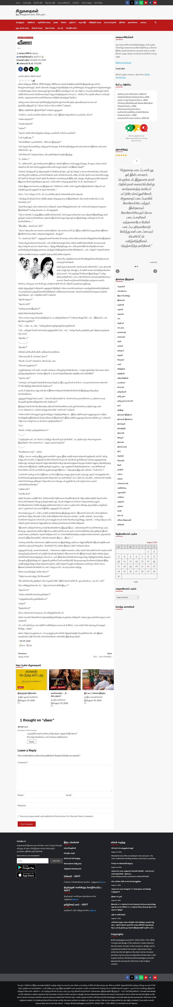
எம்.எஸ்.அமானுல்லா (134, 881)
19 (130, 566)
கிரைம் (63, 22)
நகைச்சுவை (132, 22)
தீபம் (119, 451)
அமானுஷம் (20, 22)
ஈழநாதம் (120, 314)
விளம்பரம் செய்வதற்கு (72, 858)
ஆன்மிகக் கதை (44, 22)
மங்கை (120, 479)
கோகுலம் (120, 360)
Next (155, 271)
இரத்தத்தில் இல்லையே (27, 693)
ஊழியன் (120, 323)
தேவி (119, 465)
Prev (117, 271)
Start (135, 266)
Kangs (113, 863)
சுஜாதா (35, 53)
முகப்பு (18, 3)
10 (119, 561)
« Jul (135, 581)
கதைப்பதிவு (27, 3)
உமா (118, 318)
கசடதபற (120, 328)
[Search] (155, 22)
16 (154, 561)
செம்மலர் (120, 387)
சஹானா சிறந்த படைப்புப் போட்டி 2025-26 (133, 118)
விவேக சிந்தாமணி (124, 520)
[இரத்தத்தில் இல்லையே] (31, 679)
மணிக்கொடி (122, 488)
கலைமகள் (121, 337)
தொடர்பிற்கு (98, 3)
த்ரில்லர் (122, 22)
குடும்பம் (72, 22)
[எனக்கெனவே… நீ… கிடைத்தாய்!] (64, 679)
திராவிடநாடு (122, 447)
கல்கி (119, 341)
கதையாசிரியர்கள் (64, 3)
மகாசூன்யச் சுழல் (127, 848)
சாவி (119, 364)
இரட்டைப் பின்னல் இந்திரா (95, 693)
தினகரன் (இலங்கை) (125, 419)
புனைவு (143, 22)
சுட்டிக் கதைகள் (110, 22)
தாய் (119, 405)
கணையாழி (121, 332)
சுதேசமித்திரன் (122, 378)
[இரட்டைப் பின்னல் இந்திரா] (98, 679)
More (102, 882)
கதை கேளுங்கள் (70, 848)
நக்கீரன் (120, 469)
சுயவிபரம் (76, 3)
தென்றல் (120, 456)
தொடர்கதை (50, 28)
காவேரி (120, 346)
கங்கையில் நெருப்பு (126, 863)
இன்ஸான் (121, 300)
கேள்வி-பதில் (38, 3)
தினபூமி (120, 437)
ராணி (119, 511)
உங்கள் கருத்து (87, 3)
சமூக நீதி (82, 22)
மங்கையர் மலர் (122, 483)
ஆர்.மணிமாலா (59, 699)
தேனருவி (120, 460)
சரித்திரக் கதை (95, 22)
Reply (31, 741)
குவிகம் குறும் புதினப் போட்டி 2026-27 (131, 94)
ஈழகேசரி (120, 305)
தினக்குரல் (121, 424)
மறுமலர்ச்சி (121, 492)
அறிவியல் (31, 22)
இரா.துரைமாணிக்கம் (29, 697)
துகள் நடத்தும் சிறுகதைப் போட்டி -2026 (132, 100)
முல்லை (120, 506)
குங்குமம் (120, 350)
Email (69, 795)
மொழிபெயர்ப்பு (71, 28)
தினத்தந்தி (121, 428)
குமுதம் (120, 355)
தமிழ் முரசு (121, 396)
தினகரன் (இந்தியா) (124, 415)
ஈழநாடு (120, 309)
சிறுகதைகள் (27, 10)
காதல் (55, 22)
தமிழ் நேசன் (121, 392)
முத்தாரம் (120, 502)
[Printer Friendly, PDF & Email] (25, 645)
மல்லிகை (120, 497)
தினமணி (120, 433)
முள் (120, 896)
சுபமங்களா (121, 382)
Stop (137, 266)
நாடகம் (60, 28)
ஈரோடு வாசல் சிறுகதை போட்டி (129, 109)
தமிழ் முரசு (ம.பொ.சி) (125, 401)
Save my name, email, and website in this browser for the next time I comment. (56, 816)
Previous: (23, 655)
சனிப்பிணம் (121, 914)
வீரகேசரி (120, 524)
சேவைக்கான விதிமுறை (73, 863)
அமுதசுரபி (121, 286)
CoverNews (121, 1003)
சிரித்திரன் (121, 369)
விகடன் (120, 515)
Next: (102, 655)
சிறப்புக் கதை (37, 28)
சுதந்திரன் (121, 373)
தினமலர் (120, 442)
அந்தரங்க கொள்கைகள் (72, 869)
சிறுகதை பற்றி (50, 3)
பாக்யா (120, 474)
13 (136, 561)
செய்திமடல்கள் (69, 853)
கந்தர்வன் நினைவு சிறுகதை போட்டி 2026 (133, 97)
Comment (23, 762)
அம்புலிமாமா (122, 291)
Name (21, 795)
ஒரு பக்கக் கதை (22, 28)
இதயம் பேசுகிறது (123, 295)
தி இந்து (120, 410)
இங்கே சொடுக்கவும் (123, 62)
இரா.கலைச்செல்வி (94, 697)
